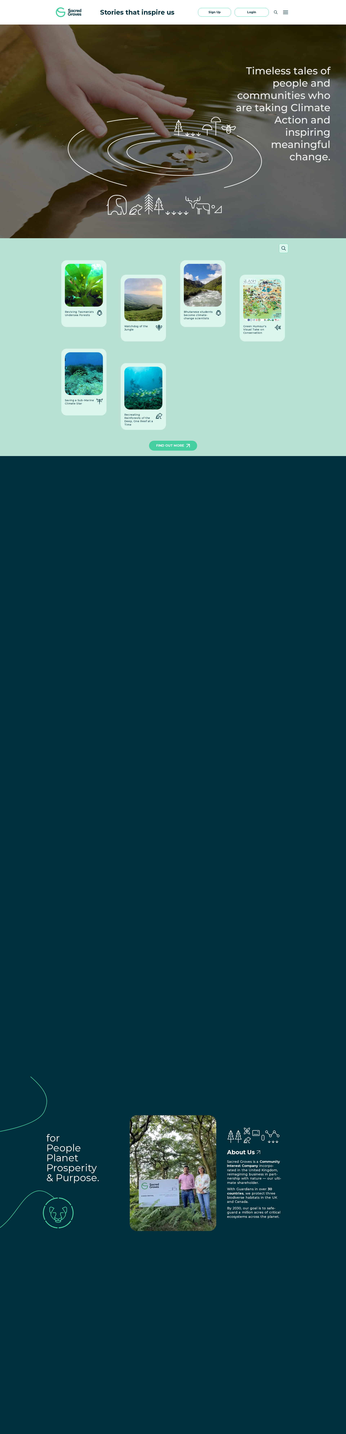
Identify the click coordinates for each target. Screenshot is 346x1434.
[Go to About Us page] (258, 1152)
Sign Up (215, 12)
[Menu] (285, 12)
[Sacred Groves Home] (69, 12)
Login (251, 12)
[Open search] (276, 12)
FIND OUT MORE (170, 446)
